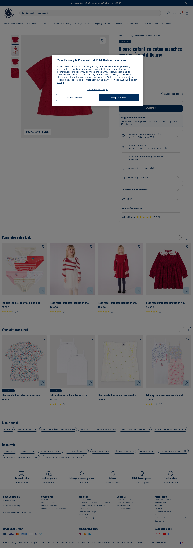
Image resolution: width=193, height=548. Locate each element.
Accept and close (118, 97)
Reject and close (74, 97)
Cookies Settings (97, 89)
